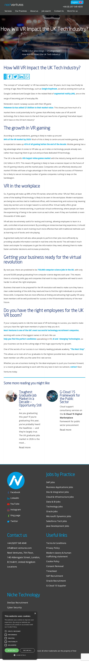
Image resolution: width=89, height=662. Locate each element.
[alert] (19, 635)
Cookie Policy (52, 561)
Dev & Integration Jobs (57, 492)
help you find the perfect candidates (20, 339)
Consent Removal (55, 566)
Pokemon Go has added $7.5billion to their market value (28, 107)
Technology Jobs (54, 506)
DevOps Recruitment (17, 602)
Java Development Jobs (57, 526)
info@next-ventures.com (19, 548)
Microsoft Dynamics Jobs (58, 516)
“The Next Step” (77, 349)
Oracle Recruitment (56, 580)
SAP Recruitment (54, 575)
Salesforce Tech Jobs (56, 521)
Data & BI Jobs (53, 501)
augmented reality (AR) (64, 93)
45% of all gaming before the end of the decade (45, 144)
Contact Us (59, 11)
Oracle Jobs (52, 511)
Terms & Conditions (56, 543)
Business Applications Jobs (59, 487)
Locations (12, 566)
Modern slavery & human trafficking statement (58, 554)
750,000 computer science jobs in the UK (56, 270)
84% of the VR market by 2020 (17, 139)
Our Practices (21, 11)
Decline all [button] (27, 650)
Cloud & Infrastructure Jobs (60, 496)
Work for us (72, 11)
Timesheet (51, 571)
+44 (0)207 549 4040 (16, 543)
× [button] (35, 613)
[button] (77, 2)
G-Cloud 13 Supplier (56, 585)
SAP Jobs (50, 482)
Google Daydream (49, 89)
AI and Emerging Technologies (66, 339)
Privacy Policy (53, 548)
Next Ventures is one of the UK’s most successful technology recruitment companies (41, 330)
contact (73, 367)
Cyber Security (14, 607)
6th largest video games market (36, 158)
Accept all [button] (12, 650)
